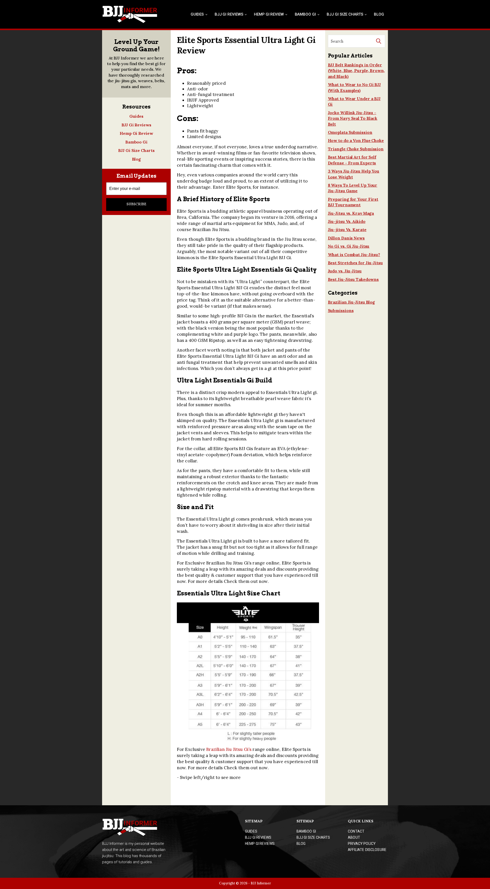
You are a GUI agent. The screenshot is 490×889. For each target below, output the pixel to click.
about (354, 837)
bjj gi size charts (313, 837)
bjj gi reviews (258, 837)
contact (356, 831)
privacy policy (362, 844)
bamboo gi (306, 831)
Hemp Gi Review (269, 14)
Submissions (341, 310)
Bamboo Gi (305, 14)
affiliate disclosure (367, 850)
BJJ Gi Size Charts (345, 14)
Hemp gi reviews (260, 844)
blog (301, 844)
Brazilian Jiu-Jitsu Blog (351, 302)
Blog (379, 14)
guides (251, 831)
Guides (197, 14)
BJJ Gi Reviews (229, 14)
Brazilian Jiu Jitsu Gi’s (228, 749)
